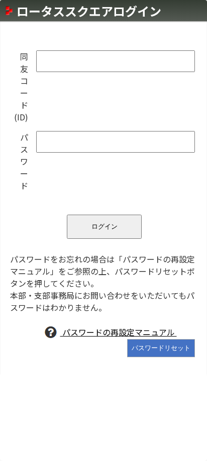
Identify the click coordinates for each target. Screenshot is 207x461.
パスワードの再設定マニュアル (118, 332)
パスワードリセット (161, 348)
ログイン (104, 226)
